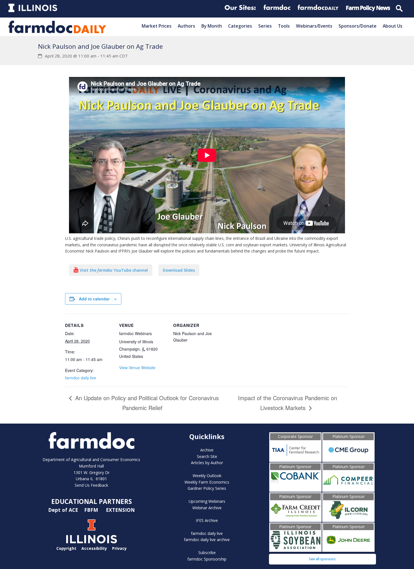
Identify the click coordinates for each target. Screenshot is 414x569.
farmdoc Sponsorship (206, 559)
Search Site (207, 456)
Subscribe (207, 552)
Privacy (119, 548)
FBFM (91, 509)
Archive (206, 450)
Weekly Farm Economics (206, 482)
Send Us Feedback (91, 485)
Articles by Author (207, 462)
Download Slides (179, 270)
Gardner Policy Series (207, 488)
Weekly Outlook (207, 475)
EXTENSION (120, 509)
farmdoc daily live (80, 377)
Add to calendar (94, 299)
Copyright (66, 548)
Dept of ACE (63, 509)
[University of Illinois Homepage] (91, 541)
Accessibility (94, 548)
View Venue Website (137, 367)
